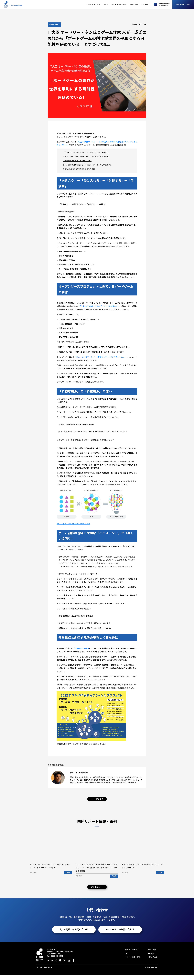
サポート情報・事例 (118, 4)
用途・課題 (134, 4)
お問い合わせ (153, 957)
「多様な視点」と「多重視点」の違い (77, 161)
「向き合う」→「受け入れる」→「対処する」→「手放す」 (85, 152)
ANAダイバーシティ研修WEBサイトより (73, 524)
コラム (105, 4)
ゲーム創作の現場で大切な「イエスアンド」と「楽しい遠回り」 (87, 165)
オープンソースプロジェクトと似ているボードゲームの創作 (85, 156)
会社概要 (144, 4)
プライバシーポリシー (44, 967)
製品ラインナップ (93, 4)
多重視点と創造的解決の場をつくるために (79, 169)
